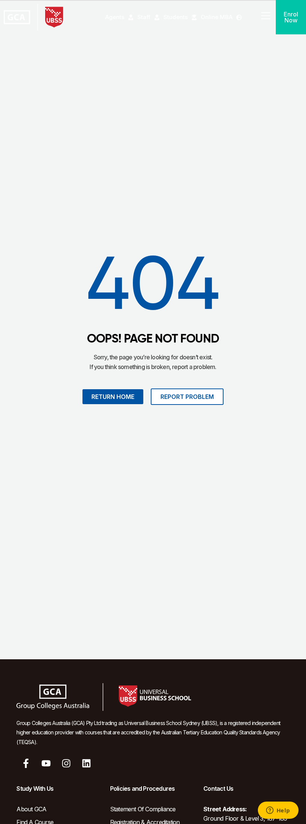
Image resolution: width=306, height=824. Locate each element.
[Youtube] (46, 763)
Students (175, 17)
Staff (143, 17)
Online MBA (216, 17)
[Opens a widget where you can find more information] (278, 811)
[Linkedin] (86, 763)
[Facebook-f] (25, 763)
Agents (114, 17)
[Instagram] (66, 763)
